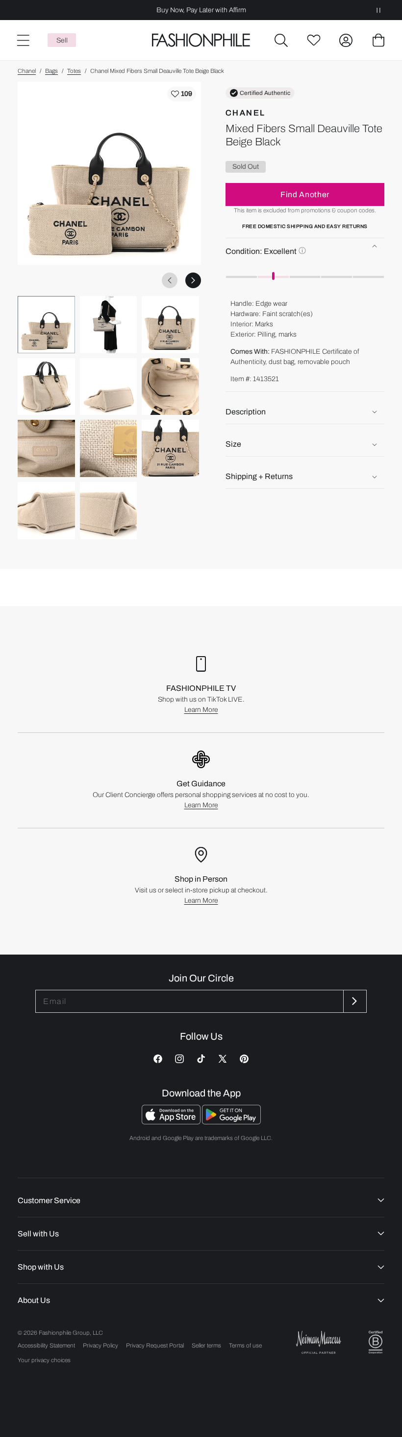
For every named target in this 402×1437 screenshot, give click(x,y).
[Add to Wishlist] (181, 94)
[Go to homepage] (200, 40)
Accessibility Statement (46, 1345)
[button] (281, 40)
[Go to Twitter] (222, 1059)
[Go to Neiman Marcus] (318, 1342)
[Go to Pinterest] (244, 1059)
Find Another (304, 194)
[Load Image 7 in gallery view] (46, 448)
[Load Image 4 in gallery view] (46, 386)
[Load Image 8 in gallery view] (108, 448)
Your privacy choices (44, 1360)
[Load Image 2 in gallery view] (108, 324)
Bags (51, 71)
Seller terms (206, 1345)
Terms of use (245, 1345)
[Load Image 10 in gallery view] (46, 510)
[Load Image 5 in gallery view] (108, 386)
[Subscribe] (354, 1001)
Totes (74, 71)
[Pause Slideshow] (378, 10)
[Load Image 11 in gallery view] (108, 510)
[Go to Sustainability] (375, 1342)
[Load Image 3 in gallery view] (170, 324)
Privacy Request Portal (155, 1345)
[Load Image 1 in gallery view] (46, 324)
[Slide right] (193, 280)
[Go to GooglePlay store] (231, 1122)
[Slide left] (169, 280)
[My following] (314, 40)
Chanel (27, 71)
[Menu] (22, 40)
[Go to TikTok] (201, 1059)
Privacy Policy (100, 1345)
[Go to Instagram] (179, 1059)
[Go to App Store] (172, 1122)
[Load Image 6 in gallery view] (170, 386)
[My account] (346, 40)
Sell (62, 40)
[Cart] (378, 40)
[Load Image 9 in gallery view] (170, 448)
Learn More (201, 709)
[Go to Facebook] (158, 1059)
